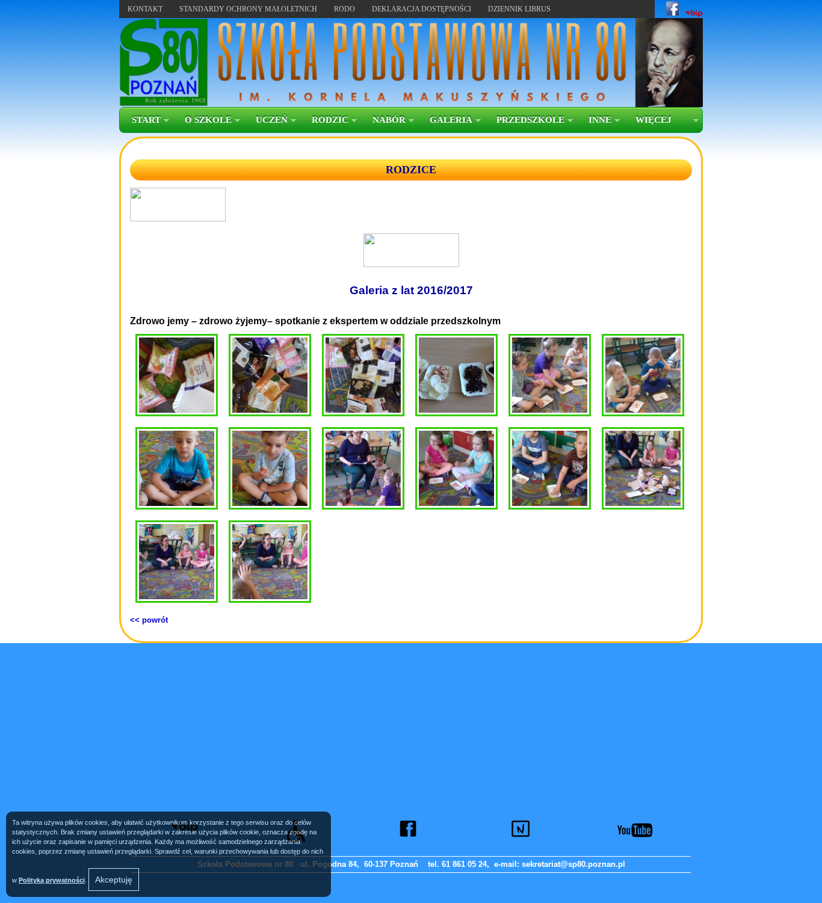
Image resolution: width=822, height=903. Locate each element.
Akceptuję (113, 879)
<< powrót (149, 619)
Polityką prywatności (52, 880)
